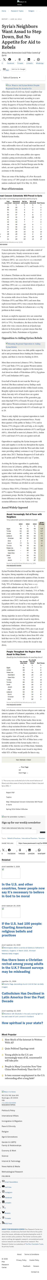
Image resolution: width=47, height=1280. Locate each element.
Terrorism (42, 838)
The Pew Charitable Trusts (34, 1244)
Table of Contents (10, 77)
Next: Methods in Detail (23, 760)
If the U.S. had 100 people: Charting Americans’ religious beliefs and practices (22, 929)
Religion (5, 1131)
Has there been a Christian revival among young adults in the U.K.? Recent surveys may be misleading (22, 966)
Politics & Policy (8, 1110)
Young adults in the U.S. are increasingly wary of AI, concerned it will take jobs (23, 1057)
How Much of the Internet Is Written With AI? (23, 1041)
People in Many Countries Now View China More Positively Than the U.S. (23, 1068)
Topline (8, 797)
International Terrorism (29, 838)
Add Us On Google (18, 69)
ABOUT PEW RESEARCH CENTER (13, 1229)
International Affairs (10, 1115)
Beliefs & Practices (14, 838)
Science (5, 1156)
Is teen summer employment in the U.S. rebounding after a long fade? (25, 1077)
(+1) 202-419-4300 (9, 1103)
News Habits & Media (11, 1166)
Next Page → (23, 773)
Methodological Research (12, 1171)
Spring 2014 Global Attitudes (17, 809)
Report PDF (10, 792)
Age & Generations (9, 1136)
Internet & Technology (11, 1161)
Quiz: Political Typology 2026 (19, 1048)
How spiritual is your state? (22, 1023)
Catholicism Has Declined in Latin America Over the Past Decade (23, 997)
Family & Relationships (11, 1145)
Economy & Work (9, 1150)
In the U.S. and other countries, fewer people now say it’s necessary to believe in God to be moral (23, 890)
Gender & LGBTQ (9, 1142)
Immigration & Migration (12, 1121)
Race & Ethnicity (9, 1126)
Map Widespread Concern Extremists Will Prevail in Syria (24, 803)
